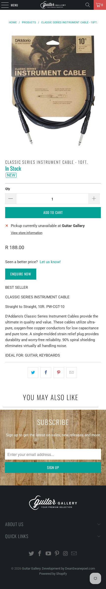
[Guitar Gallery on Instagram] (65, 554)
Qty (7, 189)
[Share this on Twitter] (33, 372)
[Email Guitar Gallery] (74, 554)
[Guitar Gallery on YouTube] (48, 554)
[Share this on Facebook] (45, 372)
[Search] (87, 5)
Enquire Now (20, 273)
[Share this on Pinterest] (58, 372)
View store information (26, 233)
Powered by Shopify (53, 573)
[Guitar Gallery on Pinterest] (57, 554)
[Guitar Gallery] (53, 5)
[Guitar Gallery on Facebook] (40, 554)
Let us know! (50, 262)
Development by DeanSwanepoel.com (68, 568)
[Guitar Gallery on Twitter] (31, 554)
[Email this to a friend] (71, 372)
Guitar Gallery (31, 568)
